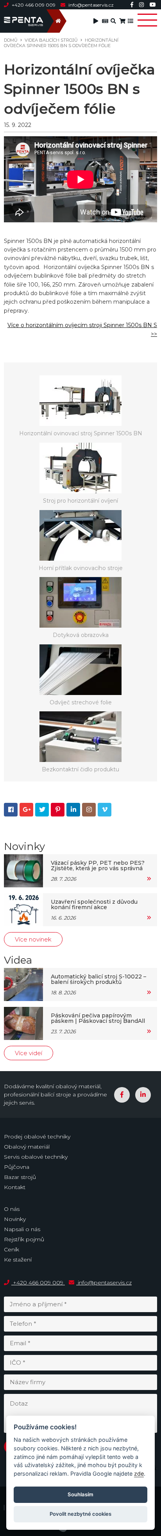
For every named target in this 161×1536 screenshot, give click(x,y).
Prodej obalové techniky (37, 1136)
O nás (12, 1208)
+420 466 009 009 (34, 5)
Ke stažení (18, 1259)
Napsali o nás (22, 1229)
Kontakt (14, 1187)
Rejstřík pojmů (24, 1239)
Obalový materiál (27, 1146)
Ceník (11, 1249)
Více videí (28, 1053)
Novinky (15, 1219)
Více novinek (33, 939)
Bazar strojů (20, 1177)
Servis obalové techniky (36, 1156)
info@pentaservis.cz (90, 5)
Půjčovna (16, 1166)
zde (139, 1473)
